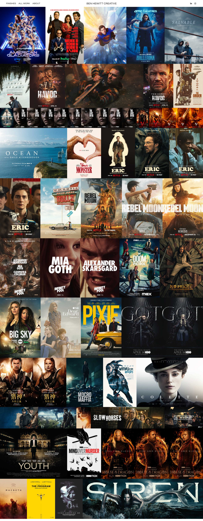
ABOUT (36, 3)
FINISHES (11, 3)
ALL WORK (24, 3)
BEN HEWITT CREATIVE (101, 3)
